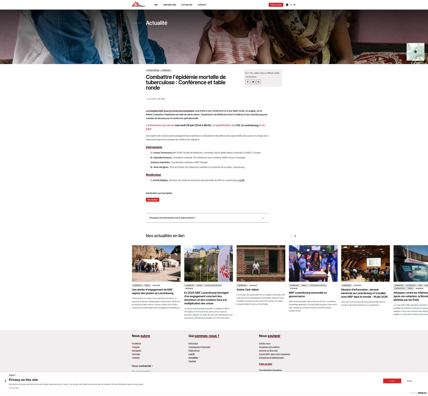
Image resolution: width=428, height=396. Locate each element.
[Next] (295, 236)
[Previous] (291, 236)
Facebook (136, 343)
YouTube (136, 354)
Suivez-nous (264, 343)
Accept (392, 381)
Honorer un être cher (268, 350)
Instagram (136, 350)
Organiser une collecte (269, 347)
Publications (194, 350)
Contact (202, 5)
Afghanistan (410, 285)
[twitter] (253, 82)
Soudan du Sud (400, 288)
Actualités (187, 5)
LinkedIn (136, 358)
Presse (147, 285)
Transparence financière (199, 347)
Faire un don (276, 5)
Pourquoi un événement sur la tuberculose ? (172, 217)
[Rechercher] (290, 4)
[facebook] (248, 82)
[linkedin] (258, 82)
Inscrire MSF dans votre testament (274, 354)
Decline (409, 381)
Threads (136, 347)
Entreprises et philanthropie (271, 358)
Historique (193, 343)
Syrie (420, 285)
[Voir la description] (178, 279)
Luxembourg (166, 70)
